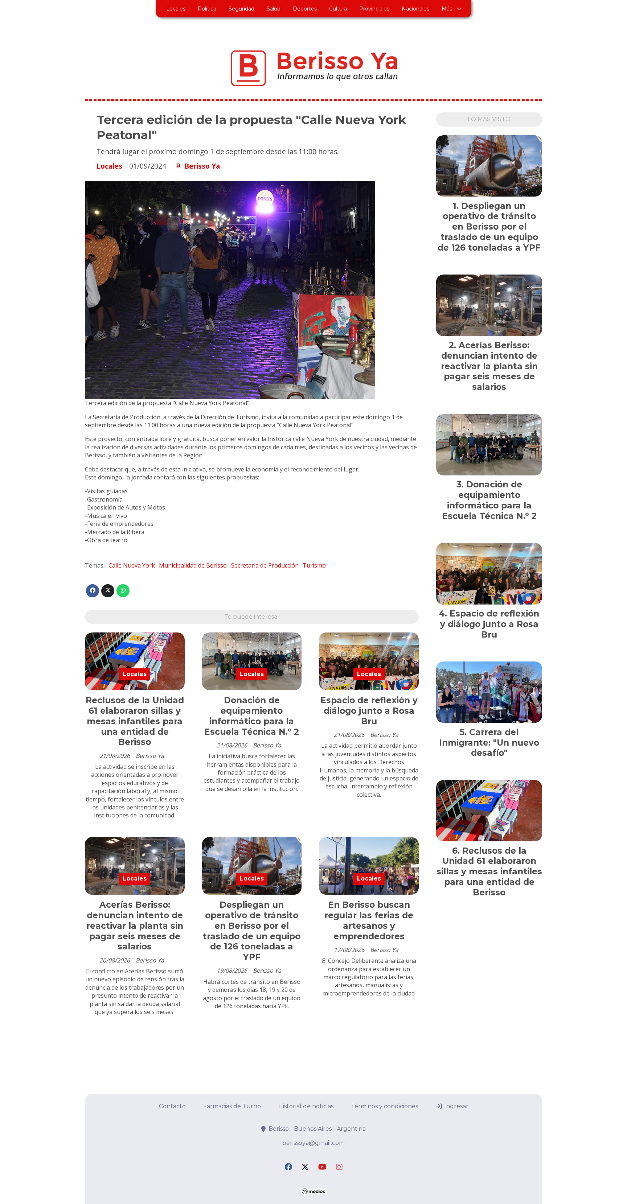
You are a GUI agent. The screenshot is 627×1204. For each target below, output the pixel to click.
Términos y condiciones (384, 1106)
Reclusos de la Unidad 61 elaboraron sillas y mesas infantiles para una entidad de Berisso (135, 721)
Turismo (314, 565)
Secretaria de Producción (265, 565)
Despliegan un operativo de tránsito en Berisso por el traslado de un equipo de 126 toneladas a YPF (251, 931)
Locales (175, 8)
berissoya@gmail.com (313, 1142)
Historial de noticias (305, 1106)
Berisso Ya (202, 166)
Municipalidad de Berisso (193, 565)
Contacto (172, 1106)
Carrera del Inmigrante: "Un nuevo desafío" (489, 742)
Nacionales (415, 8)
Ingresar (455, 1106)
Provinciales (374, 8)
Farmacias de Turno (232, 1106)
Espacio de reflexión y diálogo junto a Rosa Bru (369, 710)
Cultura (338, 8)
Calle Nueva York (131, 565)
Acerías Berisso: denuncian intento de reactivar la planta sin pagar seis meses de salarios (134, 926)
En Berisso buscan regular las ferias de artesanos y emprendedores (368, 920)
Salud (273, 8)
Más (447, 8)
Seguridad (241, 8)
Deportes (305, 8)
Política (207, 8)
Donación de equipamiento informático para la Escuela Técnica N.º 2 (251, 716)
